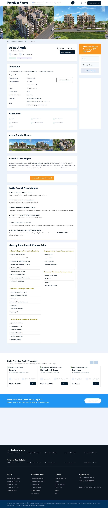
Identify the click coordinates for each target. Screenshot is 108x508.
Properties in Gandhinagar (37, 481)
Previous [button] (3, 22)
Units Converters (35, 493)
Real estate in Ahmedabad (13, 478)
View (33, 384)
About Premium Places (60, 478)
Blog (56, 493)
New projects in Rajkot (50, 453)
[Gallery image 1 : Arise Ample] (42, 145)
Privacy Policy (58, 487)
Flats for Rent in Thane (70, 463)
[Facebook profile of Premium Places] (83, 483)
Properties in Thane (35, 484)
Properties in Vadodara (36, 487)
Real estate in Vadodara (12, 487)
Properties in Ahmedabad (37, 478)
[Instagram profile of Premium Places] (86, 483)
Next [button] (104, 22)
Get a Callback (90, 71)
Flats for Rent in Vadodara (90, 463)
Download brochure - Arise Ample (42, 178)
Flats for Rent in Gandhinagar (33, 463)
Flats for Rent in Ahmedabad (14, 463)
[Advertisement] (90, 103)
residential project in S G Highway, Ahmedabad (40, 71)
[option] (79, 22)
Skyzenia (12, 370)
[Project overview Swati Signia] (85, 367)
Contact (57, 481)
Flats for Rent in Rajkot (50, 463)
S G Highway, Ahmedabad (34, 98)
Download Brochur (65, 80)
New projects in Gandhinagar (33, 453)
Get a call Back (93, 401)
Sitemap (57, 490)
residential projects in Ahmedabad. (41, 163)
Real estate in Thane (12, 484)
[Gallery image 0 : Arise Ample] (79, 22)
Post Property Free (94, 3)
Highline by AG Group (49, 370)
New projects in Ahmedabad (14, 453)
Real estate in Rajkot (12, 490)
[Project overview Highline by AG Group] (54, 367)
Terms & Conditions (60, 484)
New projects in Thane (70, 453)
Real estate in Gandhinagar (13, 481)
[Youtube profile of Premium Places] (79, 483)
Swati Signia (76, 370)
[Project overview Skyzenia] (22, 367)
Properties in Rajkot (35, 490)
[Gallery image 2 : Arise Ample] (28, 22)
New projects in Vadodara (90, 453)
